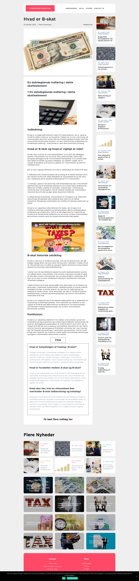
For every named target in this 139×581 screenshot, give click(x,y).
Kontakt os (99, 8)
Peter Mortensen (45, 25)
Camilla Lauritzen (103, 121)
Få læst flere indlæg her (58, 419)
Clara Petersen (103, 92)
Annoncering (71, 8)
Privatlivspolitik (72, 578)
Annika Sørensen (103, 33)
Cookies (89, 8)
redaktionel (87, 25)
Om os (81, 8)
